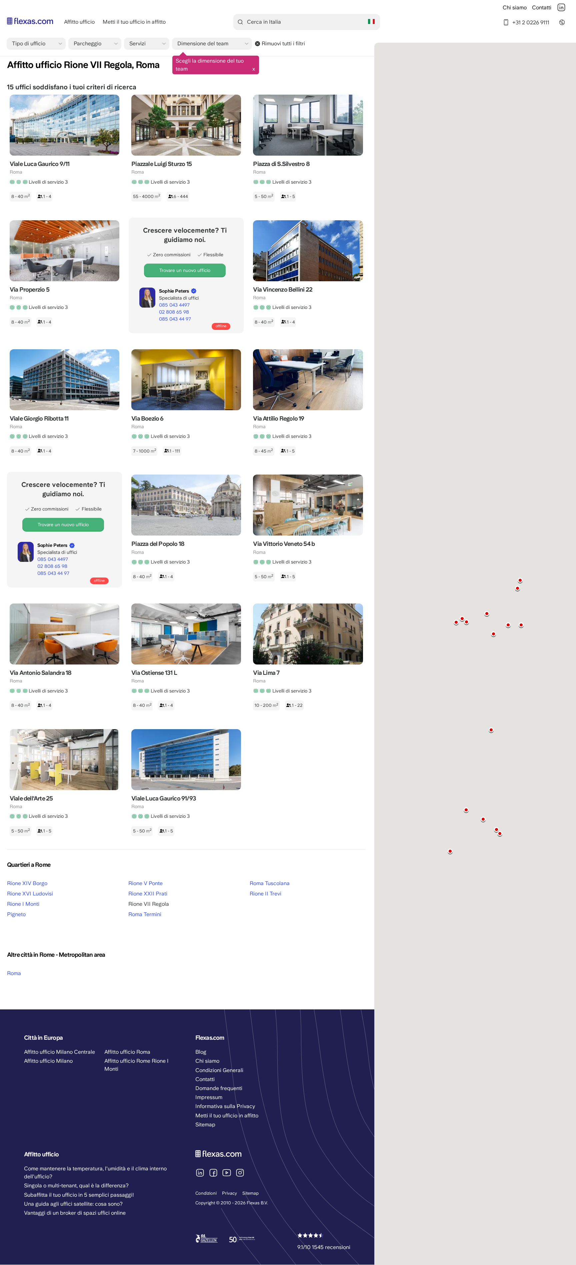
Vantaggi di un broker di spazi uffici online (75, 1213)
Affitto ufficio (79, 22)
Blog (200, 1052)
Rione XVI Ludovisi (30, 893)
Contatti (541, 7)
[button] (520, 580)
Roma (14, 973)
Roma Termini (144, 914)
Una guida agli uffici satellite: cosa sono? (73, 1204)
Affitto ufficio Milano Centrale (59, 1052)
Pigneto (16, 914)
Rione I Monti (23, 904)
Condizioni (206, 1193)
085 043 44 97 (175, 319)
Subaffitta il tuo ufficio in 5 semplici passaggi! (79, 1195)
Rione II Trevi (265, 893)
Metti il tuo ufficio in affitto (134, 22)
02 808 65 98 (174, 312)
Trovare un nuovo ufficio (184, 270)
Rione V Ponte (145, 883)
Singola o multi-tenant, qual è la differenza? (76, 1185)
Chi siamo (515, 7)
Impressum (208, 1097)
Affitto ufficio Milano (48, 1061)
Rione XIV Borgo (27, 883)
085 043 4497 (174, 305)
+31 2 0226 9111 (530, 22)
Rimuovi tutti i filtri (283, 43)
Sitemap (250, 1193)
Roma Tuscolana (270, 883)
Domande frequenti (218, 1088)
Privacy (229, 1193)
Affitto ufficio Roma (127, 1052)
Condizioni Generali (219, 1070)
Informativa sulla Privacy (225, 1106)
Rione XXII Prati (147, 893)
